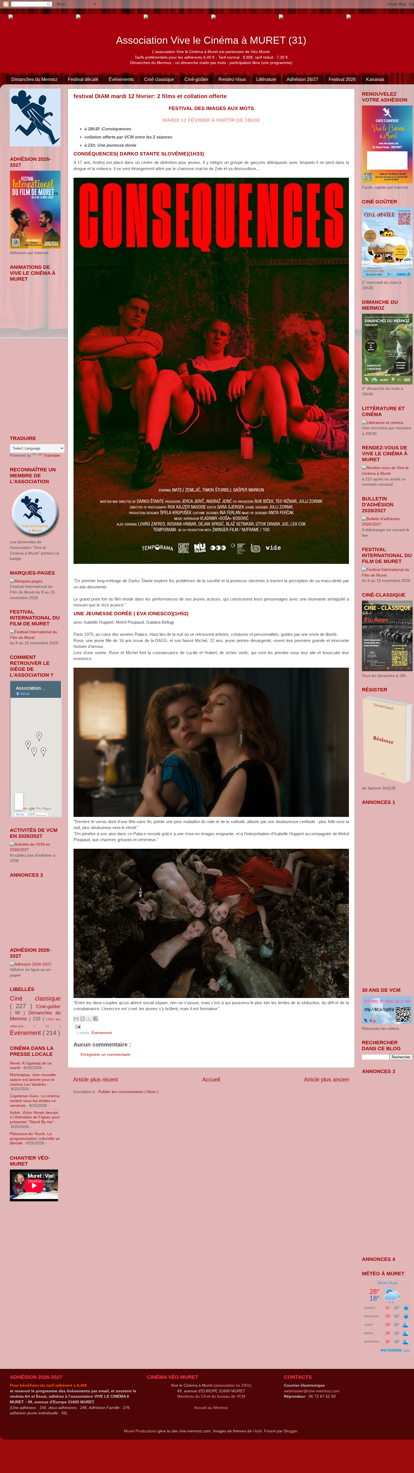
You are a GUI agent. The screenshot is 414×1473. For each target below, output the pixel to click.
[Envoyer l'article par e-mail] (77, 1026)
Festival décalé (83, 79)
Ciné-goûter (196, 79)
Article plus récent (95, 1079)
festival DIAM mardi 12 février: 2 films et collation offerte (150, 96)
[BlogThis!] (82, 1018)
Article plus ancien (326, 1079)
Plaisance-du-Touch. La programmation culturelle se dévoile (35, 1138)
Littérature (266, 79)
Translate (51, 455)
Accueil (211, 1079)
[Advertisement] (38, 909)
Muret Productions (140, 1431)
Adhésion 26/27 (302, 79)
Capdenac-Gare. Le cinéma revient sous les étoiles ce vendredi (34, 1101)
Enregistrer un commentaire (105, 1054)
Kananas (375, 79)
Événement (102, 1032)
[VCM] (90, 16)
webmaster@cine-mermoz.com (312, 1391)
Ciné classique (159, 79)
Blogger (290, 1431)
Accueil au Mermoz (211, 1407)
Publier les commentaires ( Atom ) (128, 1091)
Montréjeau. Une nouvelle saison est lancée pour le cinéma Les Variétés (33, 1079)
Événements (121, 79)
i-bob (257, 1431)
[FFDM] (17, 16)
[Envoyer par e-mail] (76, 1018)
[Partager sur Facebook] (95, 1018)
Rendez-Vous (232, 79)
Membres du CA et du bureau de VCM (211, 1396)
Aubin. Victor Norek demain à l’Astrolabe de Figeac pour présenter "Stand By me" (35, 1117)
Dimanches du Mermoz (34, 79)
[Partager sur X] (89, 1018)
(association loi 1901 (231, 1385)
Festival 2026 (342, 79)
